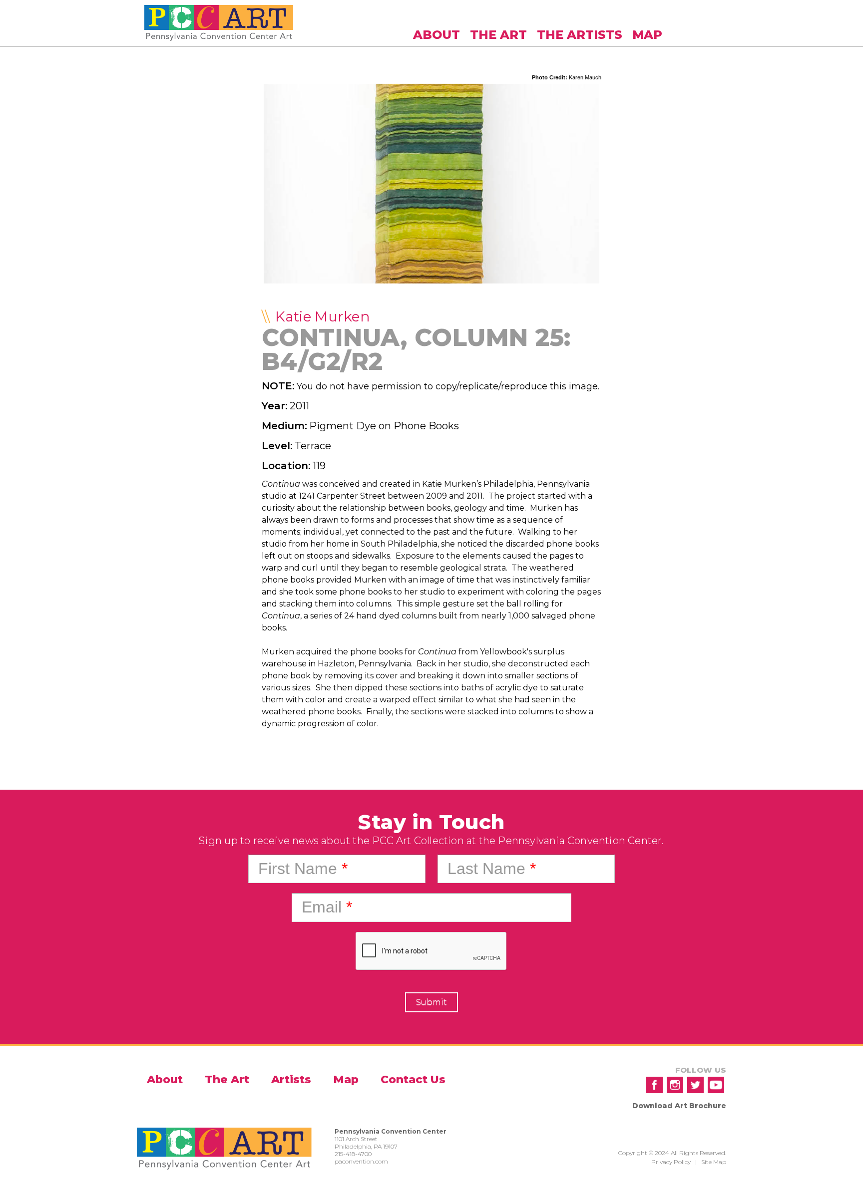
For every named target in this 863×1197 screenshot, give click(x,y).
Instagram (675, 1085)
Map (647, 34)
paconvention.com (361, 1161)
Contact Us (413, 1079)
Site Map (713, 1162)
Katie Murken (322, 316)
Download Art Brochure (679, 1105)
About (436, 34)
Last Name (491, 869)
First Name (303, 869)
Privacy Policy (671, 1162)
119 (319, 466)
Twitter (695, 1085)
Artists (291, 1079)
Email (327, 907)
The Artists (579, 34)
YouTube (716, 1085)
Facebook (654, 1085)
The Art (498, 34)
